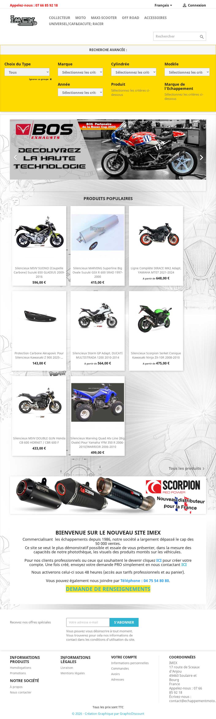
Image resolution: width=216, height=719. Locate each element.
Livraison (67, 668)
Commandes (120, 668)
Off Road (130, 17)
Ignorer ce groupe (39, 79)
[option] (108, 155)
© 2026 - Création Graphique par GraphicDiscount (108, 713)
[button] (24, 155)
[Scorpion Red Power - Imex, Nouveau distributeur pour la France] (108, 495)
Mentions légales (73, 673)
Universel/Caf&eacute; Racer (76, 24)
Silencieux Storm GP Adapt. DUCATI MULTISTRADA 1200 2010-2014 (98, 355)
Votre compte (124, 657)
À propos (16, 687)
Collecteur (59, 17)
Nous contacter (20, 692)
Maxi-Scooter (104, 17)
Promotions (18, 673)
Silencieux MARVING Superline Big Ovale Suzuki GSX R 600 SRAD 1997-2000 (98, 272)
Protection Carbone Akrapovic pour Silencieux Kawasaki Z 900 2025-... (39, 355)
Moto (80, 17)
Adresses (117, 679)
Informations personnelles (130, 663)
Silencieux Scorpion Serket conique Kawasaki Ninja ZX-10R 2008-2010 (156, 355)
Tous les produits (187, 468)
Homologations (20, 668)
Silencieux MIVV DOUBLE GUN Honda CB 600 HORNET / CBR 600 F (39, 440)
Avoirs (115, 674)
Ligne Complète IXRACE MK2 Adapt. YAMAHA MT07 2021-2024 (156, 270)
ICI (184, 564)
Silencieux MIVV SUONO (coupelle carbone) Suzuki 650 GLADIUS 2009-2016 (39, 272)
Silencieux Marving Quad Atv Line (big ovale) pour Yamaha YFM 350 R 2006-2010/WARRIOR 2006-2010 (97, 442)
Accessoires (155, 17)
